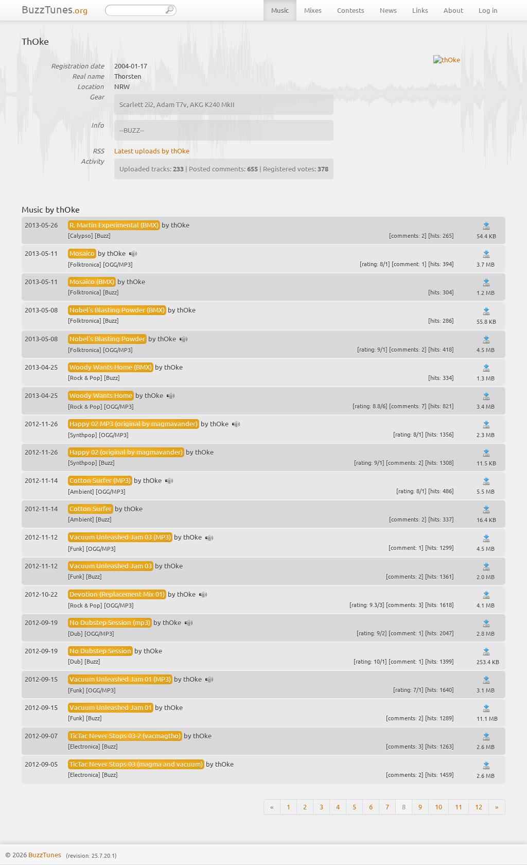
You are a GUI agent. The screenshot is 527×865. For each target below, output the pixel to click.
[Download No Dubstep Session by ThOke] (486, 651)
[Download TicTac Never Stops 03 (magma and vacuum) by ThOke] (486, 765)
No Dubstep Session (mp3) (109, 622)
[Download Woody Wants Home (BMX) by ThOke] (486, 368)
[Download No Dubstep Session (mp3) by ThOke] (486, 623)
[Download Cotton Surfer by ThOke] (486, 509)
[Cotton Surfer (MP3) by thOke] (169, 481)
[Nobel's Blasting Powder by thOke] (183, 339)
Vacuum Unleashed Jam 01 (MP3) (120, 678)
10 (438, 806)
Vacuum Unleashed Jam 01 (110, 707)
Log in (488, 10)
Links (420, 10)
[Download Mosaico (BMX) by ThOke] (486, 282)
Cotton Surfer (90, 508)
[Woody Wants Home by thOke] (170, 396)
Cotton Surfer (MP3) (100, 480)
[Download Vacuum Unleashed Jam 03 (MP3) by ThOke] (486, 538)
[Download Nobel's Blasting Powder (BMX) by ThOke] (486, 311)
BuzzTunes (54, 9)
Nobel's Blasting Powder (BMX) (117, 309)
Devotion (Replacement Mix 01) (117, 594)
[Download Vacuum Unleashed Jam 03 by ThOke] (486, 567)
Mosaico (82, 253)
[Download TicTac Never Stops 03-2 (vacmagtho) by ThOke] (486, 736)
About (453, 10)
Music (280, 10)
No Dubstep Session (100, 650)
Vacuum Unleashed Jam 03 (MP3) (120, 536)
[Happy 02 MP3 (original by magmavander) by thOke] (236, 424)
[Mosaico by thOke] (133, 254)
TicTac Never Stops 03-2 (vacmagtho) (125, 735)
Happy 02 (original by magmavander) (126, 451)
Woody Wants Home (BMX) (110, 366)
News (388, 10)
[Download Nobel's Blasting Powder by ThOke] (486, 339)
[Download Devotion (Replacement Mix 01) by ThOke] (486, 595)
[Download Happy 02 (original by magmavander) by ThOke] (486, 453)
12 (478, 806)
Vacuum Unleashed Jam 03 (110, 565)
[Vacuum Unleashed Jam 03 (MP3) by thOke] (209, 538)
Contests (350, 10)
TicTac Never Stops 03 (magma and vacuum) (136, 763)
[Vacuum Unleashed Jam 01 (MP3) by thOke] (209, 680)
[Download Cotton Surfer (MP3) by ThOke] (486, 481)
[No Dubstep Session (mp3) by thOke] (189, 623)
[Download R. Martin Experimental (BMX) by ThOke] (486, 226)
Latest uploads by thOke (151, 150)
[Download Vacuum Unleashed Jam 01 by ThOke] (486, 708)
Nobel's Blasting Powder (107, 338)
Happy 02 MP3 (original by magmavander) (133, 423)
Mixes (313, 10)
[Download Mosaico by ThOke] (486, 254)
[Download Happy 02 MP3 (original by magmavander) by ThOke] (486, 424)
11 (458, 806)
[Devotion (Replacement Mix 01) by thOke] (203, 595)
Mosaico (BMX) (91, 281)
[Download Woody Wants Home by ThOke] (486, 396)
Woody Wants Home (100, 395)
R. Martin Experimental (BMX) (114, 224)
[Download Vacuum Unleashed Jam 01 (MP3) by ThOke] (486, 680)
